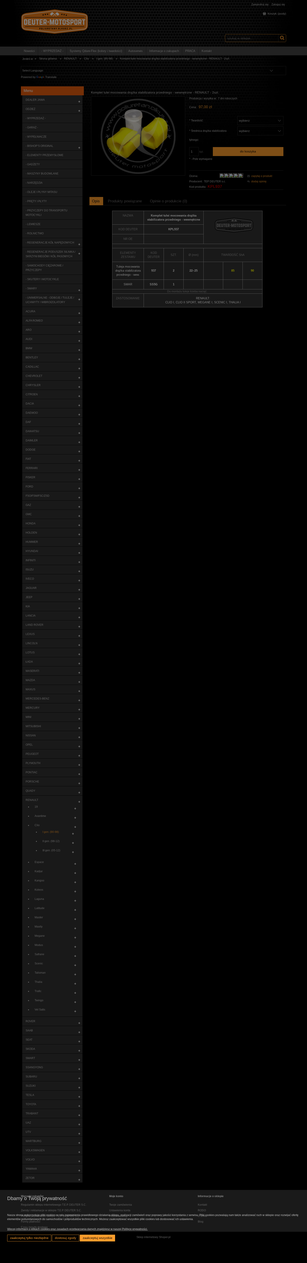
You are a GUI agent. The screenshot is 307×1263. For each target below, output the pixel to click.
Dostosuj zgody (65, 1238)
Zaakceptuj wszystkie (97, 1238)
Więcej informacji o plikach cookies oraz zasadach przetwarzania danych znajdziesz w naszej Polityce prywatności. (77, 1229)
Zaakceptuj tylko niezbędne (29, 1238)
